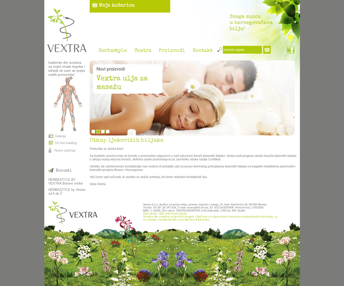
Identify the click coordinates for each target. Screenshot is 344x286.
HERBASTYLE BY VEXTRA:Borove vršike (65, 181)
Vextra (142, 50)
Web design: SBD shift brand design (165, 213)
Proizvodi (172, 50)
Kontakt (203, 50)
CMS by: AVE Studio (233, 210)
